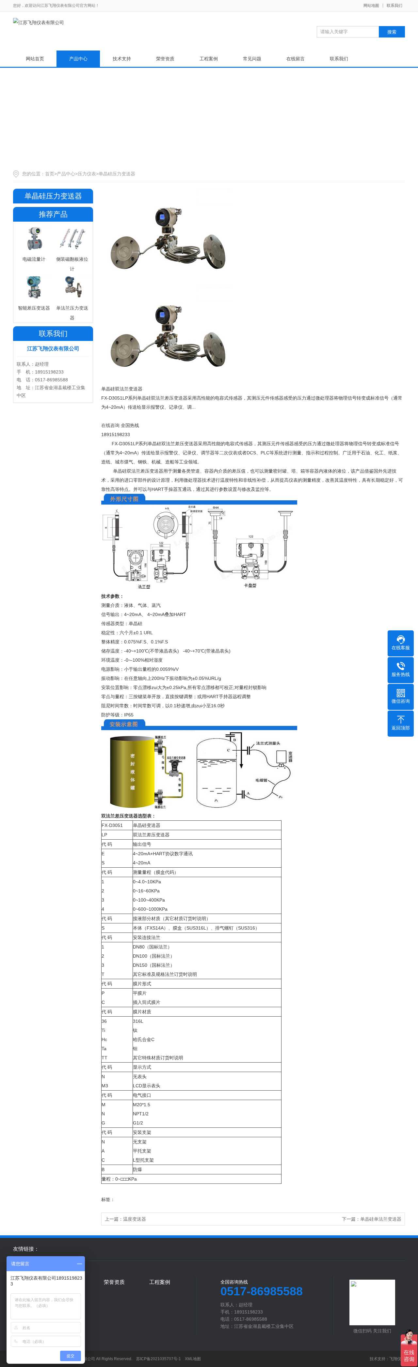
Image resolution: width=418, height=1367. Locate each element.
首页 (49, 173)
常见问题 (252, 58)
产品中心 (78, 58)
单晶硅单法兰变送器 (380, 1219)
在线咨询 (110, 425)
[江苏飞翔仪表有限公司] (38, 22)
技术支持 (122, 58)
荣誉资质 (165, 58)
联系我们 (394, 5)
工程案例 (209, 58)
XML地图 (193, 1359)
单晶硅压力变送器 (117, 173)
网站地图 (371, 5)
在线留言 (295, 58)
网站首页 (35, 58)
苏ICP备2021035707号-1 (158, 1359)
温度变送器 (134, 1219)
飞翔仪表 (397, 1359)
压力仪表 (87, 173)
